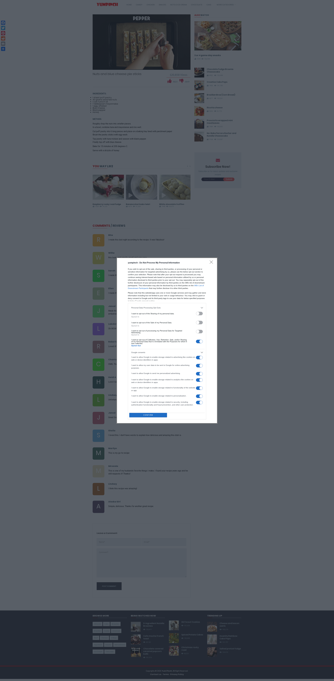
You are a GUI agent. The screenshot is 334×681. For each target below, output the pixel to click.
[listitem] (167, 307)
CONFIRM (148, 415)
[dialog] (167, 340)
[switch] (199, 313)
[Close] (212, 262)
